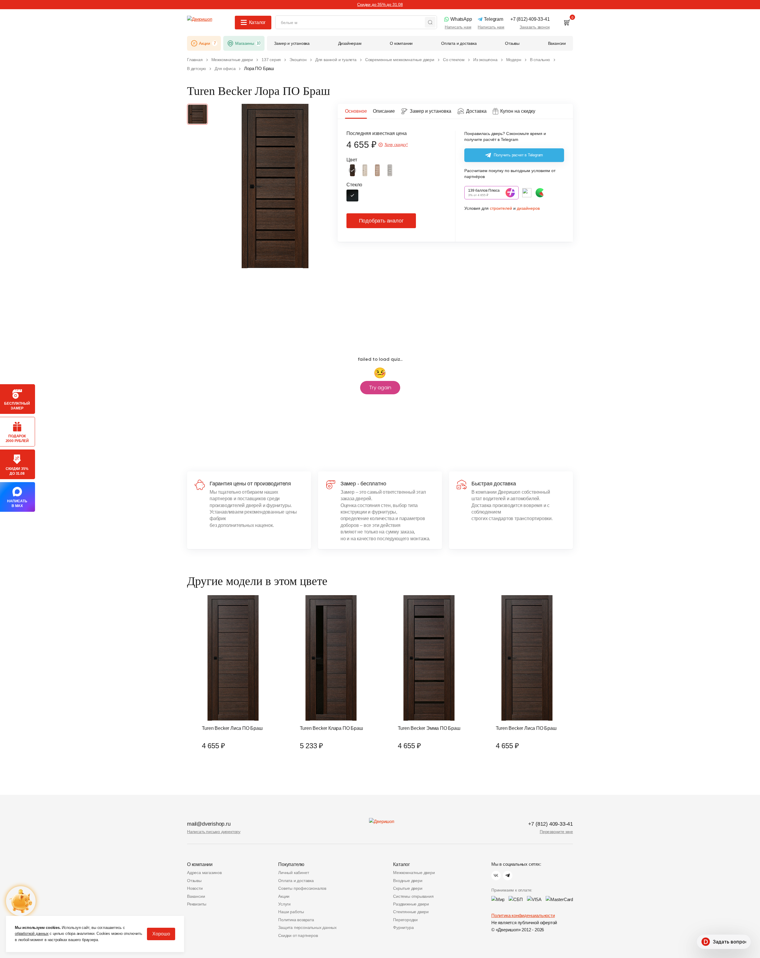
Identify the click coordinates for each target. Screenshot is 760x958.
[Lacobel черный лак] (352, 195)
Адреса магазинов (204, 872)
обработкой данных (32, 933)
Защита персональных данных (307, 927)
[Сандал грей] (390, 170)
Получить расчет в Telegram (518, 155)
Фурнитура (403, 927)
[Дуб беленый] (365, 170)
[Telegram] (507, 875)
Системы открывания (413, 896)
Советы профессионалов (302, 888)
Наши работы (291, 911)
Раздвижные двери (411, 904)
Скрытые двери (407, 888)
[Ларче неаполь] (377, 170)
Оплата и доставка (296, 880)
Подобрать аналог (381, 221)
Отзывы (194, 880)
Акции (283, 896)
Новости (195, 888)
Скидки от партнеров (298, 935)
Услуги (284, 904)
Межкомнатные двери (414, 872)
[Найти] (430, 22)
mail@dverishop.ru (209, 824)
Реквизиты (196, 904)
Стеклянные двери (411, 911)
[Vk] (496, 875)
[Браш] (352, 170)
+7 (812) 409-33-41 (550, 824)
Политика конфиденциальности (523, 915)
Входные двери (407, 880)
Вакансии (196, 896)
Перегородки (405, 919)
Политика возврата (296, 919)
